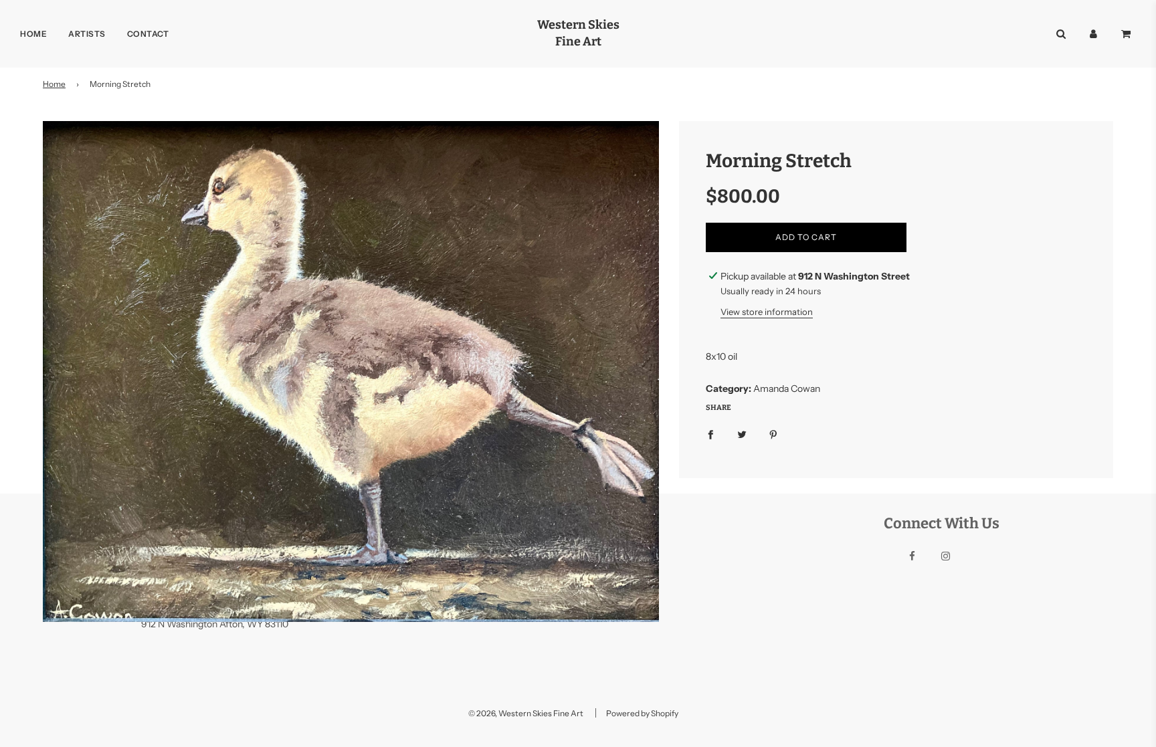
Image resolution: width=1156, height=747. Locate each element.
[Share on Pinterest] (773, 434)
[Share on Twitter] (742, 434)
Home (33, 34)
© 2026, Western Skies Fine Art (525, 713)
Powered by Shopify (642, 713)
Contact (148, 34)
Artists (87, 34)
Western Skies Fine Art (578, 33)
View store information (766, 311)
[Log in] (1093, 33)
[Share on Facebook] (710, 434)
